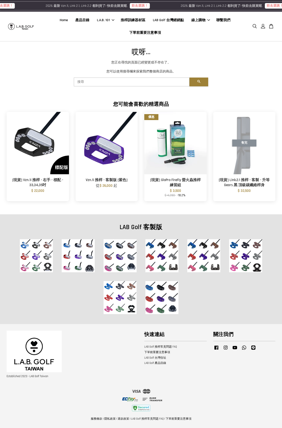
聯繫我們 (223, 20)
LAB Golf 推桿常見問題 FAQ (160, 346)
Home (64, 20)
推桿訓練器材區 (133, 20)
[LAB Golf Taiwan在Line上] (253, 350)
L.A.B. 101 (103, 20)
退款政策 (123, 419)
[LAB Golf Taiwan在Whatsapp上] (244, 350)
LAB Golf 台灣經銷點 (168, 20)
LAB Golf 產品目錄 (155, 363)
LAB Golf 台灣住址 (155, 357)
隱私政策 (110, 419)
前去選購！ (136, 6)
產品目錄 (82, 20)
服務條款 (96, 419)
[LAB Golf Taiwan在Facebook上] (216, 350)
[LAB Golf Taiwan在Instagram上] (226, 350)
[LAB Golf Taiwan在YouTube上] (235, 350)
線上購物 (198, 20)
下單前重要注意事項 (145, 32)
